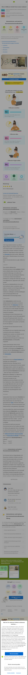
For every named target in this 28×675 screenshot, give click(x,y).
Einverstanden (14, 654)
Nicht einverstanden (14, 664)
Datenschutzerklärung (5, 635)
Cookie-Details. (15, 635)
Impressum (18, 672)
